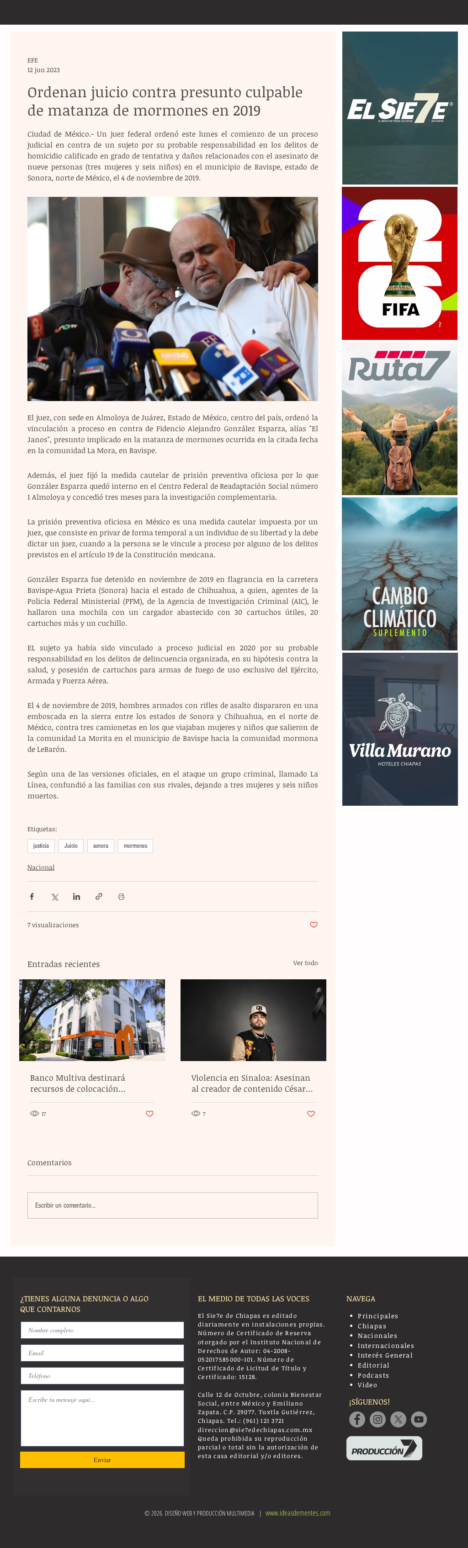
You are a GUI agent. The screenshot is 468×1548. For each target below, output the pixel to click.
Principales (378, 1315)
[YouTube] (419, 1419)
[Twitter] (398, 1419)
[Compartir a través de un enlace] (99, 896)
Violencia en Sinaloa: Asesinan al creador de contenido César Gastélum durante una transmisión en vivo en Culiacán (250, 1083)
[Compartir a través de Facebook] (31, 896)
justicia (41, 846)
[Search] (448, 12)
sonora (100, 846)
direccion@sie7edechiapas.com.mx (255, 1430)
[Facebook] (357, 1419)
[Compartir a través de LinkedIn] (76, 896)
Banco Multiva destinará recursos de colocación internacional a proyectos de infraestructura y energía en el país (89, 1083)
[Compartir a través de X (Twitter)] (54, 896)
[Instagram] (378, 1419)
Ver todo (305, 962)
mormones (135, 846)
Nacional (40, 867)
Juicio (71, 846)
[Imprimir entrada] (121, 896)
